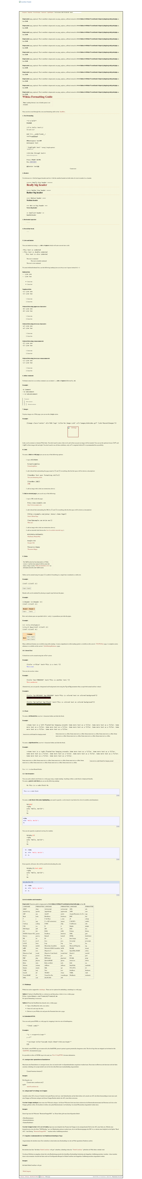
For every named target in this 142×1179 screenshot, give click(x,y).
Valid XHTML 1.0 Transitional (99, 1176)
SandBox (62, 112)
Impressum (43, 12)
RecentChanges (36, 12)
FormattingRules (32, 466)
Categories (24, 12)
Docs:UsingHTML (57, 1055)
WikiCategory (27, 1171)
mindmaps (42, 989)
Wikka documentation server (42, 566)
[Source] (22, 1176)
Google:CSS (31, 543)
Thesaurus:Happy (32, 549)
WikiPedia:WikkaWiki (34, 536)
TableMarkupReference (50, 646)
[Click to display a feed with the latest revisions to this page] (41, 1176)
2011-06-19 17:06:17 (34, 1176)
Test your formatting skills (35, 477)
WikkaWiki (120, 1176)
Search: (71, 12)
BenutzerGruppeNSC (40, 1131)
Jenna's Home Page (33, 516)
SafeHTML (26, 1051)
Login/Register (50, 12)
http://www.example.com (35, 505)
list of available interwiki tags (54, 530)
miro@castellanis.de (32, 1086)
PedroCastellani (44, 1150)
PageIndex (30, 12)
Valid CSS (109, 1176)
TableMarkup (100, 644)
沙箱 (29, 484)
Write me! (30, 523)
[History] (27, 1176)
